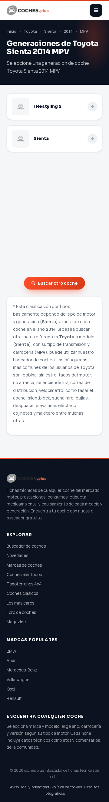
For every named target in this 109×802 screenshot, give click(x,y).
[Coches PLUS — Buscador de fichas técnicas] (28, 10)
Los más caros (20, 603)
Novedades (17, 555)
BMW (11, 651)
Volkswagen (18, 679)
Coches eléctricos (24, 574)
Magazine (16, 622)
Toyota (30, 31)
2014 (68, 31)
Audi (11, 660)
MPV (84, 31)
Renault (14, 698)
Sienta (50, 31)
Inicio (11, 31)
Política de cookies (67, 787)
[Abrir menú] (96, 10)
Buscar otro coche (58, 283)
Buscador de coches (26, 546)
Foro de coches (21, 612)
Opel (11, 689)
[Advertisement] (54, 214)
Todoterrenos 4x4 (24, 584)
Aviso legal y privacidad (29, 787)
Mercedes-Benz (22, 670)
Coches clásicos (22, 593)
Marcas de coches (24, 565)
